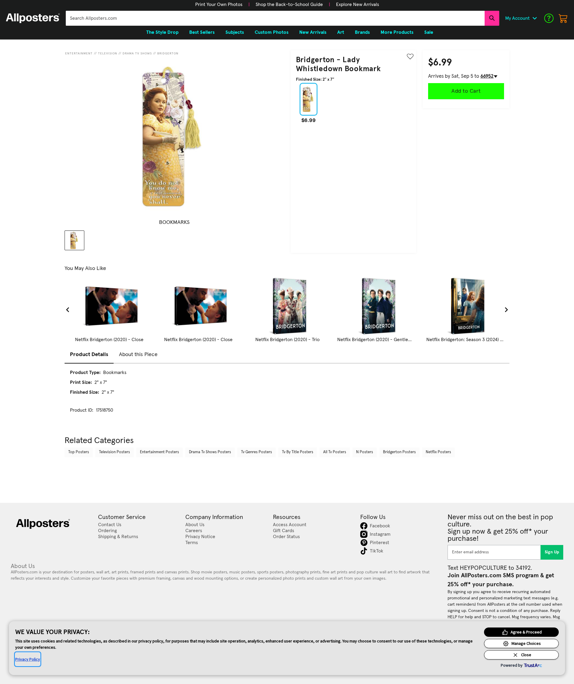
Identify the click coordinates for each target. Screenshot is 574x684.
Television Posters (114, 452)
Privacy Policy (27, 659)
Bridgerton (167, 53)
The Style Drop (162, 32)
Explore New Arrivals (357, 4)
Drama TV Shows (137, 53)
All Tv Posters (334, 452)
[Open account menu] (534, 18)
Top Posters (78, 452)
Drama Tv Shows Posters (210, 452)
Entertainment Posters (159, 452)
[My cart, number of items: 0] (563, 18)
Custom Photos (271, 32)
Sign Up (552, 552)
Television (107, 53)
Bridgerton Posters (399, 452)
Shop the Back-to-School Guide (289, 4)
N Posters (364, 452)
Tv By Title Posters (297, 452)
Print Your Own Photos (218, 4)
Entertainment (79, 53)
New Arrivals (312, 32)
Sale (428, 32)
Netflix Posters (438, 452)
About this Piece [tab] (138, 354)
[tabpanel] (287, 397)
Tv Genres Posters (256, 452)
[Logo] (33, 18)
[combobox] (275, 18)
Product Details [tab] (89, 354)
